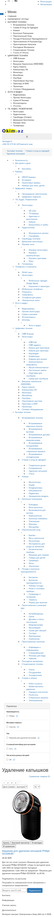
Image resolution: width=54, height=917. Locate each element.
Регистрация (46, 1)
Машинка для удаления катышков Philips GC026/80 (26, 852)
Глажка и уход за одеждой (37, 150)
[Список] (19, 781)
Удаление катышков (16, 153)
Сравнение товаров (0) (39, 776)
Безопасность (21, 160)
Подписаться (35, 890)
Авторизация (46, 4)
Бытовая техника (15, 150)
